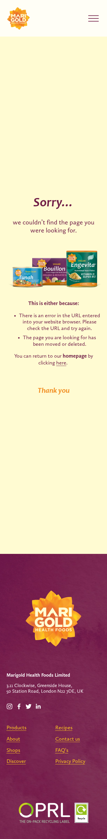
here (61, 362)
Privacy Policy (70, 761)
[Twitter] (29, 706)
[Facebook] (19, 706)
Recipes (64, 727)
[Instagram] (9, 706)
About (13, 739)
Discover (16, 761)
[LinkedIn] (38, 706)
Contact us (67, 739)
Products (16, 727)
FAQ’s (61, 750)
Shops (13, 750)
